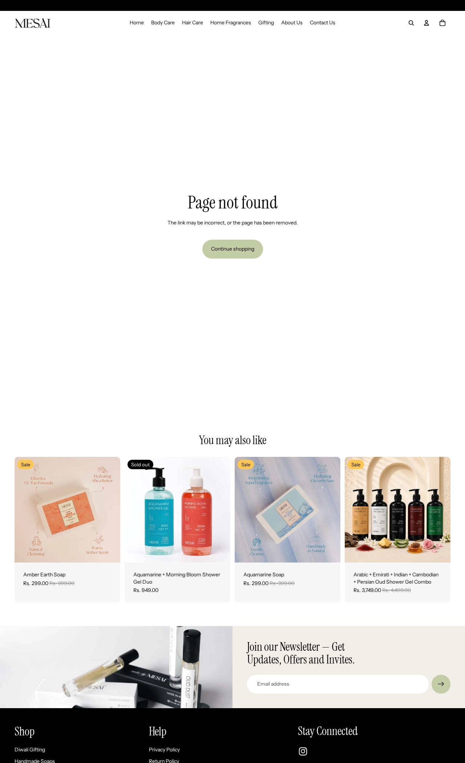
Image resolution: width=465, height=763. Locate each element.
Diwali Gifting (30, 749)
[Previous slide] (25, 510)
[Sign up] (441, 684)
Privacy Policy (164, 749)
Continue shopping (232, 248)
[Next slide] (109, 510)
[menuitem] (137, 23)
